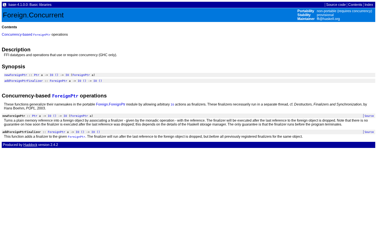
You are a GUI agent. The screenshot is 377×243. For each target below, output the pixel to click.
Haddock (30, 145)
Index (369, 5)
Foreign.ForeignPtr (110, 104)
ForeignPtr (42, 34)
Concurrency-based (17, 34)
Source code (336, 5)
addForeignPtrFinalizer (23, 80)
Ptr (36, 75)
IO (51, 75)
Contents (355, 5)
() (56, 75)
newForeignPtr (15, 75)
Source (369, 115)
